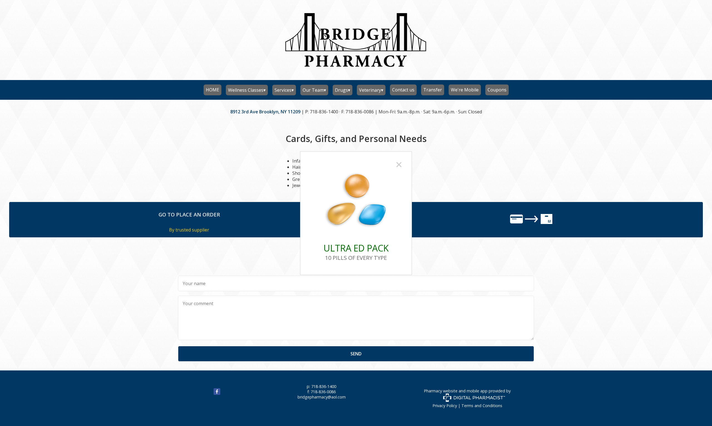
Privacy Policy (444, 405)
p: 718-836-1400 (321, 386)
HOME (212, 90)
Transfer (432, 90)
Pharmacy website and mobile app (456, 390)
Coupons (497, 90)
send (356, 354)
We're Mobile (465, 90)
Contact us (403, 90)
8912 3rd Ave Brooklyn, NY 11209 (265, 112)
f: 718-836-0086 (321, 391)
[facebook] (210, 393)
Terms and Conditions (481, 405)
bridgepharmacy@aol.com (322, 397)
